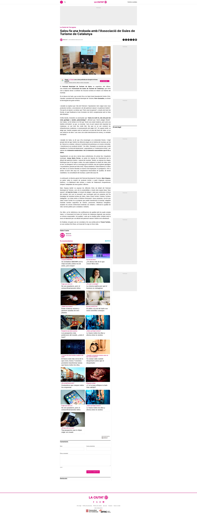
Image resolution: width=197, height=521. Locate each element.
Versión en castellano (132, 2)
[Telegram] (134, 40)
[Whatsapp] (131, 40)
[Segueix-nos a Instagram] (100, 502)
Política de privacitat (87, 505)
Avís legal (79, 505)
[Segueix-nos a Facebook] (93, 502)
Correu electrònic (90, 446)
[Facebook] (124, 40)
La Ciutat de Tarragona (68, 27)
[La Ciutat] (100, 2)
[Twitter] (126, 40)
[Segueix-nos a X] (96, 502)
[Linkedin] (129, 40)
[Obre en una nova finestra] (92, 510)
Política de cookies (97, 505)
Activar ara (104, 81)
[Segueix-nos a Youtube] (103, 502)
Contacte (110, 505)
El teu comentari (64, 453)
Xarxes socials (117, 505)
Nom (61, 446)
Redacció (65, 39)
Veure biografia (68, 235)
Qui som (105, 505)
